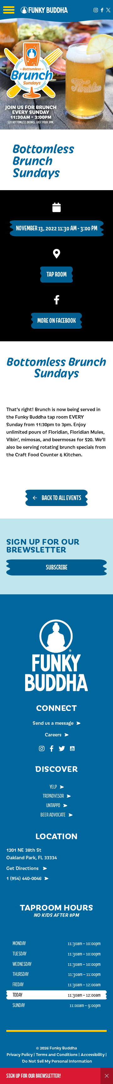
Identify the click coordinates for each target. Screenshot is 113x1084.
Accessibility (93, 1054)
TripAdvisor (53, 796)
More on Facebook (56, 320)
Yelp (53, 787)
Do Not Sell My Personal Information (57, 1061)
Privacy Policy (20, 1054)
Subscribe (56, 567)
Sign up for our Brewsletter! (33, 1075)
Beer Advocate (53, 815)
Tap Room (56, 274)
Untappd (53, 805)
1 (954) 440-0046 (23, 878)
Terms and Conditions (57, 1054)
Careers (53, 734)
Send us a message (53, 723)
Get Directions (23, 868)
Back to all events (61, 497)
